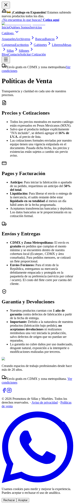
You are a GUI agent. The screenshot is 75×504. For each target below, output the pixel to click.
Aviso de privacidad (44, 402)
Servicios (36, 27)
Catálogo (8, 33)
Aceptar (23, 500)
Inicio (5, 27)
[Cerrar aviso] (6, 5)
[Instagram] (9, 391)
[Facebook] (4, 391)
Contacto (14, 54)
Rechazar (9, 500)
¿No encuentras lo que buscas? (30, 20)
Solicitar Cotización (33, 54)
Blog (5, 54)
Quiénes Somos (19, 27)
